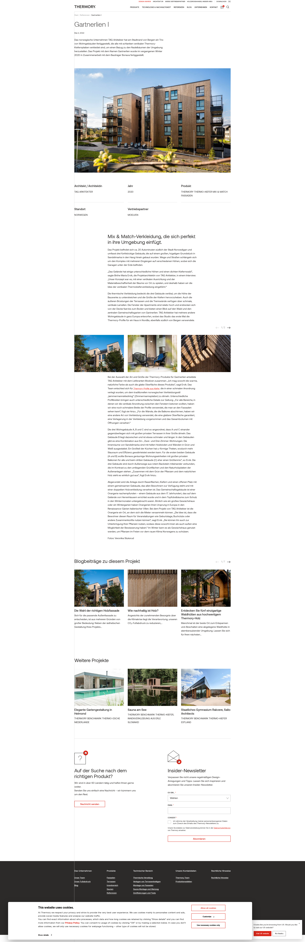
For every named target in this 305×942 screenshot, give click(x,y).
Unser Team (79, 877)
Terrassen (111, 881)
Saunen (110, 889)
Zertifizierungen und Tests (144, 893)
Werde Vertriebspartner (175, 1)
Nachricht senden (89, 804)
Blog (189, 7)
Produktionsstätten (184, 881)
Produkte (134, 7)
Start (76, 15)
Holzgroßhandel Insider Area (199, 1)
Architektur (158, 1)
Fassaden (111, 877)
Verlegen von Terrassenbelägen (147, 881)
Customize (207, 916)
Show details (43, 935)
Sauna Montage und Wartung (146, 889)
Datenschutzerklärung (222, 828)
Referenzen (179, 7)
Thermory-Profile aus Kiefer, (146, 388)
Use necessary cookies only (208, 925)
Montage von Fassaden (143, 885)
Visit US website (262, 933)
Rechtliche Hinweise (219, 877)
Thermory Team (182, 877)
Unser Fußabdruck (82, 881)
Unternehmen (200, 7)
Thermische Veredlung (143, 877)
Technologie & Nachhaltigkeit (156, 7)
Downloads (221, 1)
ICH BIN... (172, 792)
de (229, 1)
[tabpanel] (99, 353)
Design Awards (145, 1)
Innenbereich (112, 885)
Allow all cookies (208, 908)
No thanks (279, 933)
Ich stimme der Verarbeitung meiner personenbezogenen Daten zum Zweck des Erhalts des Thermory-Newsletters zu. (200, 822)
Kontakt (214, 7)
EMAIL (171, 805)
